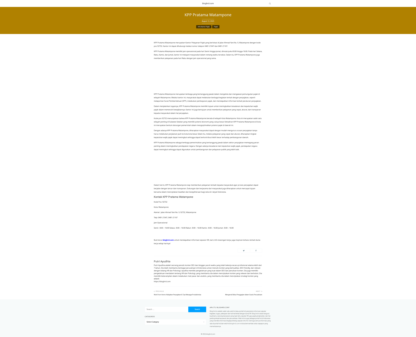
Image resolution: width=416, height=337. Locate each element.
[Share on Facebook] (256, 250)
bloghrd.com (208, 3)
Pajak (216, 27)
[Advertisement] (208, 77)
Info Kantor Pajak (204, 27)
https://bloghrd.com (162, 281)
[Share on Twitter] (244, 250)
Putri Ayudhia (162, 261)
